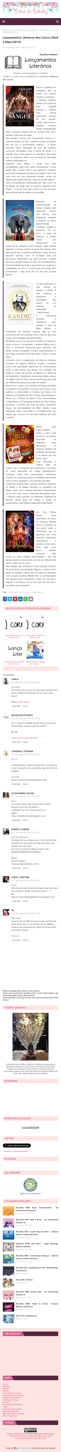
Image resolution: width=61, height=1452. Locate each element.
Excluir (25, 706)
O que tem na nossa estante (24, 738)
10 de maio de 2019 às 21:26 (26, 718)
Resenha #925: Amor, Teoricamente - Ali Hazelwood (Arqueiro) (37, 1209)
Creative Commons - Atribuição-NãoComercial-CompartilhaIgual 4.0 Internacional (31, 1437)
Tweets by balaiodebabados (15, 1151)
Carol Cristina (20, 877)
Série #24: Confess (24, 1280)
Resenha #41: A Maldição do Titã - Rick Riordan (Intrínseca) (37, 1269)
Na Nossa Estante (22, 715)
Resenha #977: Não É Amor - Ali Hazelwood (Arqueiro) (37, 1221)
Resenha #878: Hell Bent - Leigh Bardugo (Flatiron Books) (37, 1245)
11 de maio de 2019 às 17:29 (26, 913)
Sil (13, 910)
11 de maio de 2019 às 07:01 (26, 796)
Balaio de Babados (15, 1434)
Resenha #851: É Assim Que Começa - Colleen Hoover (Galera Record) (37, 1257)
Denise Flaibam (20, 829)
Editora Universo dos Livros (19, 592)
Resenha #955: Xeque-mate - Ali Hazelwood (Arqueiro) (37, 1293)
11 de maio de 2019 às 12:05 (26, 832)
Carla (15, 679)
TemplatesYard (25, 1448)
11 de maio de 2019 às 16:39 (26, 880)
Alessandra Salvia (22, 793)
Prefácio (15, 936)
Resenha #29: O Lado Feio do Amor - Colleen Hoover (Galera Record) (37, 1233)
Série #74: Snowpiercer (26, 1316)
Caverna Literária (22, 751)
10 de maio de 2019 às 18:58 (26, 682)
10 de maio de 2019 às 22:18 (26, 754)
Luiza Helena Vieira (12, 47)
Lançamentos (20, 30)
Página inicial (8, 30)
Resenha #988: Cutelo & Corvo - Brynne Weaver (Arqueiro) (37, 1305)
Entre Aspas (23, 702)
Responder (16, 706)
